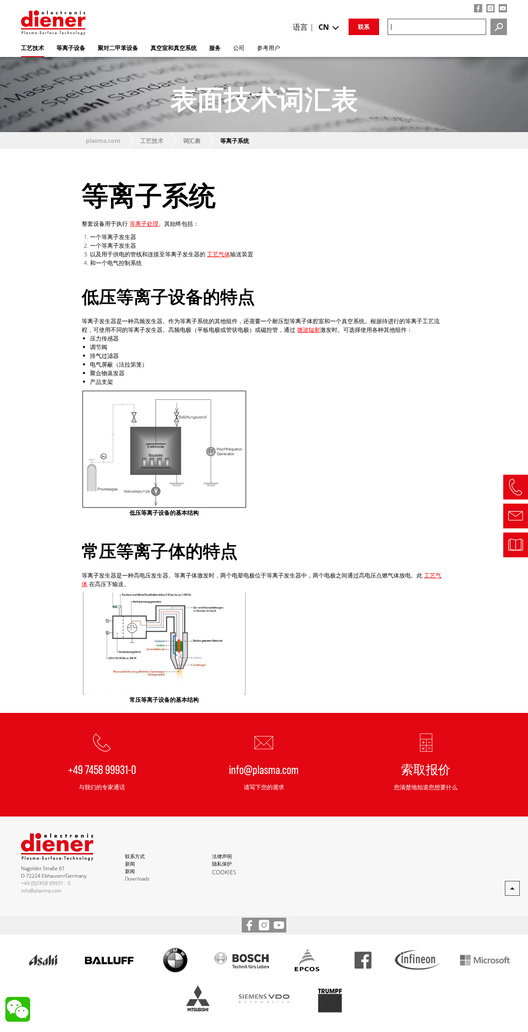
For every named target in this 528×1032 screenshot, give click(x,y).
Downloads (137, 878)
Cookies (224, 872)
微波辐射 (308, 330)
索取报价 (425, 769)
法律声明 (222, 856)
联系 (364, 27)
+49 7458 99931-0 (102, 769)
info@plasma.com (264, 769)
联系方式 (135, 856)
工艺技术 (151, 140)
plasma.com (103, 140)
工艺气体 (218, 254)
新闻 (130, 863)
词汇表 (191, 140)
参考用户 (268, 48)
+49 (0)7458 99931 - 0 (46, 883)
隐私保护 (222, 863)
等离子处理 (144, 223)
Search (498, 27)
